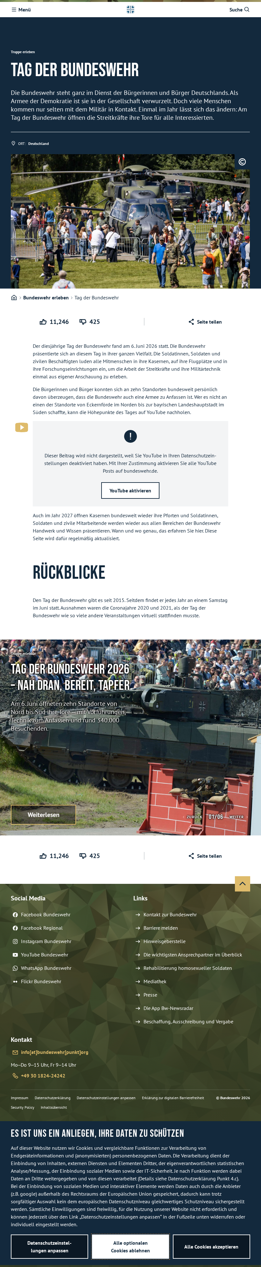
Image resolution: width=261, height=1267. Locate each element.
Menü (24, 9)
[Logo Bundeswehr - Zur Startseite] (130, 9)
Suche (236, 9)
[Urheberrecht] (242, 161)
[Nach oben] (242, 883)
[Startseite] (14, 297)
